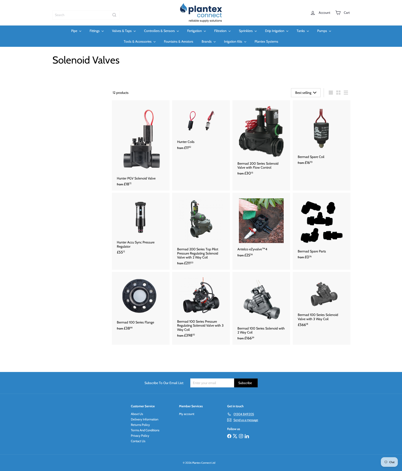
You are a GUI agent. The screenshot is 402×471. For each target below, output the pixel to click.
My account (186, 414)
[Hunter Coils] (201, 127)
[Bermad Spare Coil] (322, 134)
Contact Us (138, 441)
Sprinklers (246, 31)
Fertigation (195, 31)
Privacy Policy (140, 436)
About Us (137, 414)
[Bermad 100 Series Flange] (141, 303)
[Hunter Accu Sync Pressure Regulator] (141, 226)
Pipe (74, 31)
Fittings (95, 31)
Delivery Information (144, 419)
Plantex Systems (266, 41)
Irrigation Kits (233, 41)
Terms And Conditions (145, 430)
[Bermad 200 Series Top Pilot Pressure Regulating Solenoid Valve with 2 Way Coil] (201, 231)
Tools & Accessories (138, 41)
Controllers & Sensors (160, 31)
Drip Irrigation (275, 31)
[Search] (114, 14)
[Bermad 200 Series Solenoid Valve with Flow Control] (261, 140)
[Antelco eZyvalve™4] (261, 227)
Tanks (301, 31)
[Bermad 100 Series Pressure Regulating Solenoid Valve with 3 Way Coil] (201, 307)
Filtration (220, 31)
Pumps (322, 31)
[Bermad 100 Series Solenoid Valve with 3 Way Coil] (322, 301)
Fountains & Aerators (178, 41)
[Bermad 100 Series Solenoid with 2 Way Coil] (261, 308)
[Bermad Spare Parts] (322, 228)
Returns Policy (140, 425)
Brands (207, 41)
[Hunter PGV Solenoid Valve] (141, 145)
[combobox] (85, 14)
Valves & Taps (122, 31)
